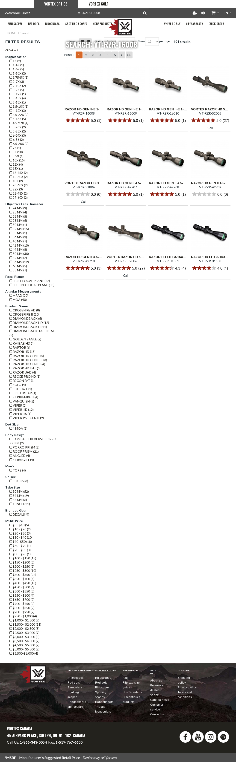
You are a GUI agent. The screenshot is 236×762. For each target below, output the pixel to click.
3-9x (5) (18, 90)
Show (141, 41)
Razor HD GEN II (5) (28, 356)
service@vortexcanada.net (67, 746)
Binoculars (75, 687)
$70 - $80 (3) (21, 550)
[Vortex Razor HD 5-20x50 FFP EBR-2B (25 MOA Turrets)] (210, 85)
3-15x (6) (19, 98)
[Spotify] (223, 737)
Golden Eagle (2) (26, 339)
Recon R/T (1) (23, 380)
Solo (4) (19, 385)
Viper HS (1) (21, 414)
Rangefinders (77, 702)
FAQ (125, 677)
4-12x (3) (19, 110)
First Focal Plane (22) (31, 281)
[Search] (145, 13)
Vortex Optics (56, 4)
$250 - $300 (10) (24, 570)
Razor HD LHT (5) (26, 368)
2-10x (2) (19, 86)
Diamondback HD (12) (30, 323)
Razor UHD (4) (24, 372)
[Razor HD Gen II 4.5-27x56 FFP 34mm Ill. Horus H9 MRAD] (210, 159)
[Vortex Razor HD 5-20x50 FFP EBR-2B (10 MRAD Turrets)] (126, 233)
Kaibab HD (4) (23, 343)
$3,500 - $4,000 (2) (25, 641)
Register (195, 13)
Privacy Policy (187, 687)
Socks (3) (20, 481)
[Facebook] (185, 737)
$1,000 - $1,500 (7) (25, 620)
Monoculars (75, 706)
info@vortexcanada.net (25, 746)
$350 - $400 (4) (23, 579)
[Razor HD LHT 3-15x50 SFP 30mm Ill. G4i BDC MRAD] (210, 233)
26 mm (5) (19, 216)
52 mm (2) (19, 258)
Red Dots (74, 682)
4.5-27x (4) (20, 123)
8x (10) (17, 152)
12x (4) (17, 164)
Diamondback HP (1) (29, 327)
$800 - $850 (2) (23, 608)
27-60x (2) (20, 197)
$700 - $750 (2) (23, 604)
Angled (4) (21, 455)
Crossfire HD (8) (26, 310)
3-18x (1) (19, 102)
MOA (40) (19, 300)
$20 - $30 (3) (21, 533)
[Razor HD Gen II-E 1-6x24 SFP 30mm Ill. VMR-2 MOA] (168, 85)
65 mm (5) (19, 266)
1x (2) (16, 61)
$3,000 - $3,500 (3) (25, 637)
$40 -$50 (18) (22, 541)
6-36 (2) (18, 139)
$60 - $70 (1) (21, 546)
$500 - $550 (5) (23, 591)
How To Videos (132, 692)
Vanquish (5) (23, 401)
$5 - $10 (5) (20, 525)
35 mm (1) (19, 233)
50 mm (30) (20, 254)
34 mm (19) (20, 495)
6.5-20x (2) (20, 144)
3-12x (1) (19, 94)
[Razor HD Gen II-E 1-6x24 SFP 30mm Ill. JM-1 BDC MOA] (84, 85)
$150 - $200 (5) (23, 562)
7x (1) (16, 148)
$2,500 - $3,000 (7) (25, 633)
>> (129, 55)
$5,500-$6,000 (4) (25, 653)
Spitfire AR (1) (24, 393)
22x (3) (17, 189)
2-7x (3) (18, 81)
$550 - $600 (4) (23, 595)
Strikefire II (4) (25, 397)
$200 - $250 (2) (23, 566)
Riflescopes (76, 677)
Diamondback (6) (27, 318)
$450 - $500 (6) (23, 587)
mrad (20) (20, 295)
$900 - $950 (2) (23, 612)
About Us (156, 680)
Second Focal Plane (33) (33, 285)
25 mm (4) (19, 212)
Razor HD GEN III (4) (28, 364)
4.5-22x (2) (20, 115)
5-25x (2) (19, 131)
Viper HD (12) (23, 409)
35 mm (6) (19, 500)
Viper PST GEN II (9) (28, 418)
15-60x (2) (20, 177)
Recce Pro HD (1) (26, 376)
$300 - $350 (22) (24, 575)
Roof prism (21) (25, 451)
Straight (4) (23, 460)
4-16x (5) (19, 119)
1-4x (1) (18, 65)
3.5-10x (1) (20, 106)
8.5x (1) (18, 156)
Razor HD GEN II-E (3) (29, 360)
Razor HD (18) (23, 352)
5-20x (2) (19, 127)
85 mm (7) (19, 270)
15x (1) (17, 168)
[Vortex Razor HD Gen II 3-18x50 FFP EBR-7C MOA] (84, 159)
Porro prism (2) (25, 447)
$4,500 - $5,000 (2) (25, 645)
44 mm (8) (19, 249)
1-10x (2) (19, 73)
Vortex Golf (98, 4)
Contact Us (157, 714)
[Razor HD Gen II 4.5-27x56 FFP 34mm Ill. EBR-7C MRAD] (168, 159)
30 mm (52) (20, 491)
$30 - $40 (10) (22, 537)
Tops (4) (19, 470)
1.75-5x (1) (20, 77)
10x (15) (18, 160)
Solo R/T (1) (22, 389)
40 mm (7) (19, 241)
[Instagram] (210, 737)
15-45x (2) (20, 173)
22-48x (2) (20, 193)
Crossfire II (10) (25, 314)
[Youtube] (198, 737)
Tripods (100, 706)
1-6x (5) (18, 69)
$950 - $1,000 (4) (24, 616)
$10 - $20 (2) (21, 529)
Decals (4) (20, 514)
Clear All (12, 50)
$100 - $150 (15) (24, 558)
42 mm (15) (20, 245)
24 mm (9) (19, 208)
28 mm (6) (19, 220)
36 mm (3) (19, 237)
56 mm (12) (20, 262)
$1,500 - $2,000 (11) (26, 624)
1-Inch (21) (21, 504)
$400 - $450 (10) (24, 583)
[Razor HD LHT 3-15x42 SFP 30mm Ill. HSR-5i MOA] (168, 233)
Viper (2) (19, 405)
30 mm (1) (19, 225)
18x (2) (17, 181)
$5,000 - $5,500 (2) (25, 649)
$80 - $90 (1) (21, 554)
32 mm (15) (20, 229)
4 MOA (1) (19, 428)
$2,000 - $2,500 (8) (25, 628)
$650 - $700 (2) (23, 599)
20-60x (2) (20, 185)
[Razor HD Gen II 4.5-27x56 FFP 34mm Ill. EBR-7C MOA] (126, 159)
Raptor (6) (21, 347)
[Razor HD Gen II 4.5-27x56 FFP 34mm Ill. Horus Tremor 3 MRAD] (84, 233)
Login (203, 13)
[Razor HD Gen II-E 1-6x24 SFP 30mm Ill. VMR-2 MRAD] (126, 85)
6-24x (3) (19, 135)
